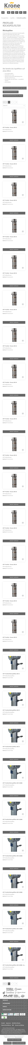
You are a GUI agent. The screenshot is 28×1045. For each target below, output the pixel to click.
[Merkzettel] (17, 12)
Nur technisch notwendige (14, 1039)
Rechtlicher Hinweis (16, 1023)
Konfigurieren (7, 1043)
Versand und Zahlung (19, 1025)
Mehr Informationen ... (19, 1037)
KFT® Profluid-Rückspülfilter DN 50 (11, 673)
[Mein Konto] (21, 12)
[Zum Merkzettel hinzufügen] (22, 122)
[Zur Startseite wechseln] (13, 5)
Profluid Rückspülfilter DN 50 (11, 91)
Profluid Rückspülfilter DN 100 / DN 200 (13, 95)
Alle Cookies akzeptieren (19, 1043)
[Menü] (3, 12)
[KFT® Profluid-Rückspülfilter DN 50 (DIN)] (14, 772)
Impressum (8, 1023)
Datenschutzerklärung (6, 1025)
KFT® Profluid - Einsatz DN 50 (10, 127)
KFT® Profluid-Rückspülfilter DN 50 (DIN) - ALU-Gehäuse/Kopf (14, 965)
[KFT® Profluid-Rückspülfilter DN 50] (14, 663)
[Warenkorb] (25, 12)
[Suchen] (13, 12)
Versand (19, 1029)
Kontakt (3, 1023)
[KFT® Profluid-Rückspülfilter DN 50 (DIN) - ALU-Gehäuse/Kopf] (14, 954)
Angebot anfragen (14, 140)
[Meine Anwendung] (9, 12)
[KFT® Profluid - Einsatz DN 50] (14, 116)
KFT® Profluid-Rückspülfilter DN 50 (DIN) (12, 783)
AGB (13, 1025)
